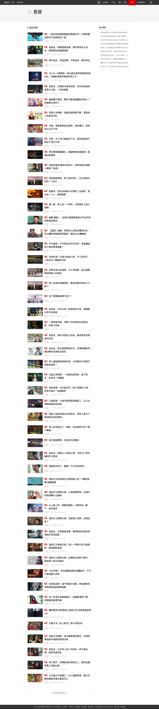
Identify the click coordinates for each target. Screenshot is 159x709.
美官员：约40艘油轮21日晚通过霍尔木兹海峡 (115, 47)
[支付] (120, 2)
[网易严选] (113, 2)
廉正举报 (116, 707)
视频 (46, 41)
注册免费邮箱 (141, 2)
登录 (132, 2)
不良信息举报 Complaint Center (103, 707)
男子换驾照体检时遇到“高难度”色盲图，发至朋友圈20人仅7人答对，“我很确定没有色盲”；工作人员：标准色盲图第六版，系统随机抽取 (115, 36)
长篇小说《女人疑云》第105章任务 (65, 623)
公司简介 (65, 707)
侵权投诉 (123, 707)
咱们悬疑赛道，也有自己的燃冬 (64, 440)
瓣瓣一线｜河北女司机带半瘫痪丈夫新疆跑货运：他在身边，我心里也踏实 (115, 63)
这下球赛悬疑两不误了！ (61, 296)
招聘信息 (77, 707)
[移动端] (99, 2)
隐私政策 (90, 707)
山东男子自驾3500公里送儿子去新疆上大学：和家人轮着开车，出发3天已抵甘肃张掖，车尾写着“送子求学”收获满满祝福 (115, 40)
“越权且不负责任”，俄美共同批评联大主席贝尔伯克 (115, 51)
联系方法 (71, 707)
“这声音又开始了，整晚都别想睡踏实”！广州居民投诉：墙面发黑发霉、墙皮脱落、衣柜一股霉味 (115, 59)
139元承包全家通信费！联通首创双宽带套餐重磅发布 (115, 44)
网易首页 (7, 2)
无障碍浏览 (20, 2)
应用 (12, 2)
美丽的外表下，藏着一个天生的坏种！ (67, 466)
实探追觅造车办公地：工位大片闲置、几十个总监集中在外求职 (115, 55)
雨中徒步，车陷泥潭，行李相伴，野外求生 (69, 60)
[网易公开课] (106, 2)
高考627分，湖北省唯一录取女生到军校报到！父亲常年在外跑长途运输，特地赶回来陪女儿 (115, 66)
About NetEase (56, 707)
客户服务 (84, 707)
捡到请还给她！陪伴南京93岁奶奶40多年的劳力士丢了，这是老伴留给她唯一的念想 (115, 32)
